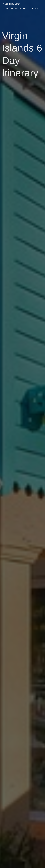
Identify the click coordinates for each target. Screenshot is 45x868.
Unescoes (33, 8)
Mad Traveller (11, 3)
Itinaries (14, 8)
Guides (5, 8)
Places (23, 8)
